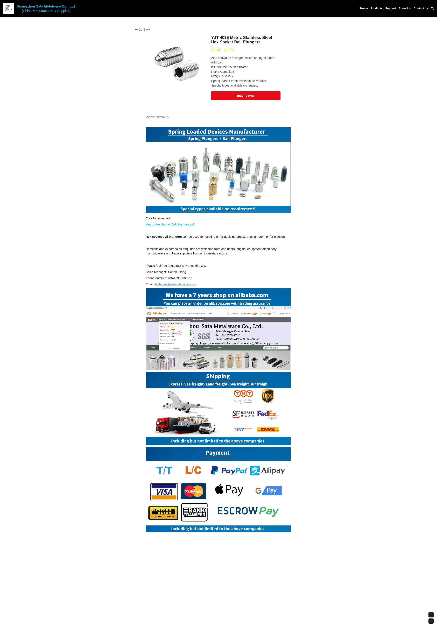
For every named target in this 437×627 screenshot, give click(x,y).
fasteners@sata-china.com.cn (175, 284)
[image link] (8, 8)
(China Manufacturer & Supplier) (46, 11)
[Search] (432, 8)
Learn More (19, 604)
